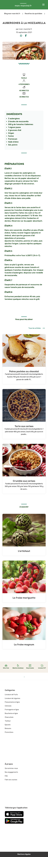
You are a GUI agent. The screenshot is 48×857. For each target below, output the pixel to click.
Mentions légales (24, 854)
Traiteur (8, 721)
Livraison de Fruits (11, 695)
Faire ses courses (11, 780)
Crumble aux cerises (24, 481)
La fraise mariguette (24, 597)
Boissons (8, 728)
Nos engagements (11, 772)
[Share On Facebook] (26, 35)
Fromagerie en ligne (12, 710)
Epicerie (7, 725)
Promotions (9, 732)
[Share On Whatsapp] (21, 35)
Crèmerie (8, 706)
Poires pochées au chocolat (24, 371)
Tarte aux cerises (24, 426)
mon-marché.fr (25, 29)
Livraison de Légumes (12, 698)
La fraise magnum (24, 644)
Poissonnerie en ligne (12, 702)
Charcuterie (9, 717)
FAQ (6, 776)
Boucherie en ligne (11, 713)
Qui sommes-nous (11, 768)
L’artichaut (24, 551)
